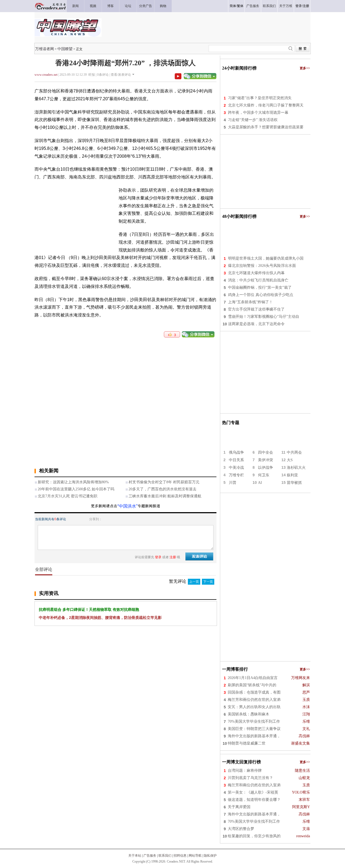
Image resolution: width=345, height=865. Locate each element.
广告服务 (149, 855)
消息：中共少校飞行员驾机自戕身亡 (258, 280)
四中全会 (265, 452)
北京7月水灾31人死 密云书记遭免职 (67, 496)
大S (290, 460)
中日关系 (236, 460)
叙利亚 (292, 475)
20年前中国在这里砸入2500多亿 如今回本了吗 (76, 489)
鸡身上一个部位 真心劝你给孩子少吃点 (260, 295)
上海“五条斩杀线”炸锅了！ (250, 302)
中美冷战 (236, 468)
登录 (298, 6)
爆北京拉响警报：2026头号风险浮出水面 (262, 266)
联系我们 (164, 855)
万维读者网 (44, 49)
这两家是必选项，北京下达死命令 (256, 324)
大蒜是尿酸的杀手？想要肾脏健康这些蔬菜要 (265, 127)
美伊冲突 (265, 460)
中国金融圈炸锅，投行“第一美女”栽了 (260, 287)
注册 (306, 6)
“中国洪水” (127, 506)
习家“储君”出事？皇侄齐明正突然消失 (260, 98)
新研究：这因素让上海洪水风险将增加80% (73, 482)
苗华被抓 (294, 483)
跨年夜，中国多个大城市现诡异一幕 (258, 113)
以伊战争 (265, 468)
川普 (232, 483)
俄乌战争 (236, 452)
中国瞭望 (65, 49)
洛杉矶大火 (296, 468)
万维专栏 (236, 475)
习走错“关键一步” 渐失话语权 (253, 120)
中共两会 (294, 452)
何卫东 (263, 475)
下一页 (208, 582)
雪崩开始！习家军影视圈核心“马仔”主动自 (263, 317)
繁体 (240, 6)
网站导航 (195, 855)
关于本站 (134, 855)
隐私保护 (210, 855)
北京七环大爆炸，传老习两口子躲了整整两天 (265, 105)
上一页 (194, 582)
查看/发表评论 (121, 75)
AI (260, 483)
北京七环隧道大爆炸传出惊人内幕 (256, 273)
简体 (233, 6)
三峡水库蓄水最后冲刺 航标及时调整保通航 (165, 496)
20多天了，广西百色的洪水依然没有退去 (162, 489)
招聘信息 (180, 855)
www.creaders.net (45, 75)
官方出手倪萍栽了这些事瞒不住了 (256, 309)
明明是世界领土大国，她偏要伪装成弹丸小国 (265, 258)
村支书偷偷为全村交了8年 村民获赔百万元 (164, 482)
